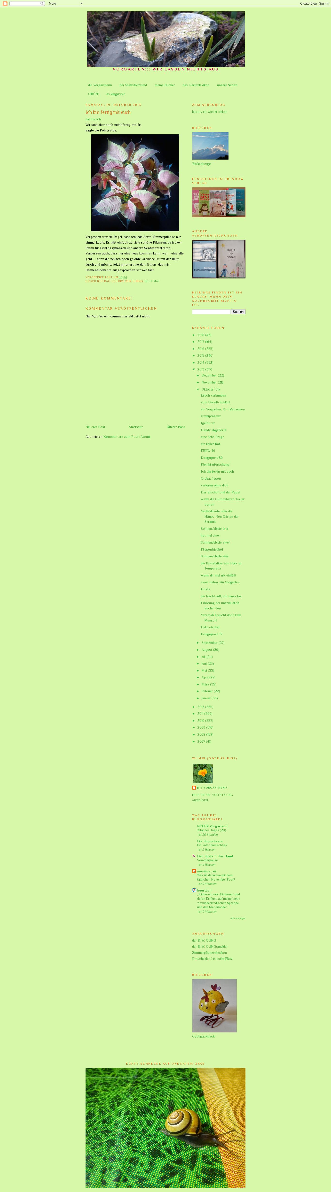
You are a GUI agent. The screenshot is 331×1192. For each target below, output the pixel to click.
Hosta (205, 589)
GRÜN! (93, 94)
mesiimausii (206, 871)
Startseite (136, 427)
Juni (205, 663)
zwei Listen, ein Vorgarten (220, 582)
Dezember (210, 375)
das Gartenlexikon (196, 85)
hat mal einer (210, 535)
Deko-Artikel (210, 627)
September (210, 643)
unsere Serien (227, 85)
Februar (208, 691)
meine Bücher (165, 85)
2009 (201, 727)
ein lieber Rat (210, 444)
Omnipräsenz (211, 416)
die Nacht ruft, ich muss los (221, 596)
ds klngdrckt (115, 94)
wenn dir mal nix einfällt (218, 575)
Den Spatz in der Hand (215, 856)
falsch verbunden (213, 395)
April (205, 677)
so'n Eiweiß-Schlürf (215, 402)
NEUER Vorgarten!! (212, 826)
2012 (201, 707)
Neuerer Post (95, 427)
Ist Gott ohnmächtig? (212, 845)
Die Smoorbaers (210, 841)
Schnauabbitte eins (215, 556)
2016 (201, 349)
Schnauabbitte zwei (215, 542)
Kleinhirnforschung (215, 464)
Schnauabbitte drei (214, 529)
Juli (204, 657)
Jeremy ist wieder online (209, 112)
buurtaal (204, 890)
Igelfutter (208, 423)
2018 (201, 335)
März (206, 684)
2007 (201, 741)
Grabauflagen (211, 478)
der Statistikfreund (133, 85)
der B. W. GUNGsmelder (210, 946)
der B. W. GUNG (204, 940)
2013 (201, 369)
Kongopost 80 (212, 458)
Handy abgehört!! (213, 430)
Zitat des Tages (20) (211, 830)
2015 (201, 355)
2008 (201, 734)
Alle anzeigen (237, 918)
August (207, 650)
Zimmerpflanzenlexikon (209, 952)
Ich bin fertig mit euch (217, 471)
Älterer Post (176, 427)
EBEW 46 (208, 451)
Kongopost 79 (211, 634)
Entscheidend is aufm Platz (212, 959)
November (210, 382)
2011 (200, 713)
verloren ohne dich (214, 485)
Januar (207, 698)
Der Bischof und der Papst (220, 492)
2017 (201, 342)
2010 (201, 721)
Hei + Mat (152, 281)
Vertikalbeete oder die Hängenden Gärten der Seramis (220, 516)
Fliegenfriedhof (212, 549)
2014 (201, 362)
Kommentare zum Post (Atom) (126, 436)
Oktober (208, 389)
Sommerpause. (208, 860)
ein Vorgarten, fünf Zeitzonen (223, 409)
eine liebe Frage (212, 437)
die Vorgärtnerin (100, 85)
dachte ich (93, 119)
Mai (205, 670)
